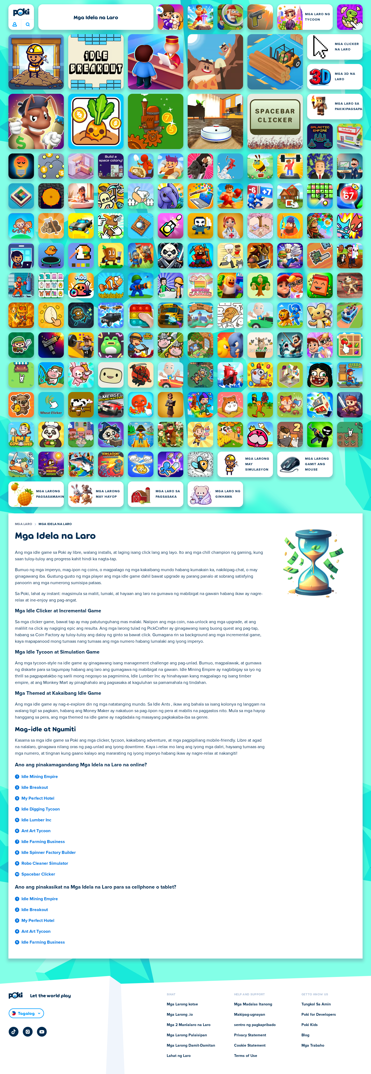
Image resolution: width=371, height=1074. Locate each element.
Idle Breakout (34, 787)
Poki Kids (309, 1025)
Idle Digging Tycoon (40, 809)
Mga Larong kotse (182, 1004)
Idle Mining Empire (39, 776)
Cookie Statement (250, 1045)
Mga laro (23, 524)
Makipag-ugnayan (249, 1015)
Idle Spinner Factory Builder (48, 852)
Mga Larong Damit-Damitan (191, 1045)
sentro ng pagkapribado (255, 1025)
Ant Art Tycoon (36, 831)
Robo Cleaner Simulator (44, 863)
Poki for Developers (318, 1015)
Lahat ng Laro (179, 1056)
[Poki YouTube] (42, 1032)
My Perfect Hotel (37, 798)
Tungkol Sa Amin (316, 1004)
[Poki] (21, 12)
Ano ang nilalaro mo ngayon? (27, 25)
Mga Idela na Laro (55, 524)
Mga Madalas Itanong (253, 1004)
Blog (305, 1035)
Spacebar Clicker (38, 874)
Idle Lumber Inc (36, 820)
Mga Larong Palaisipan (187, 1035)
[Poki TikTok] (13, 1032)
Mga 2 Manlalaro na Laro (188, 1025)
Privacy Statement (250, 1035)
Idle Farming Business (43, 842)
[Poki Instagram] (28, 1032)
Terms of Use (245, 1056)
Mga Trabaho (312, 1045)
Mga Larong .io (180, 1015)
